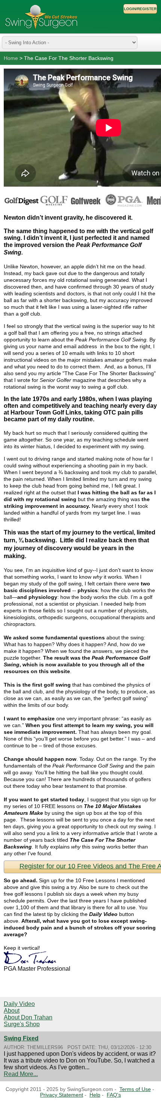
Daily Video (19, 1004)
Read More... (21, 1074)
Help (94, 1095)
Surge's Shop (22, 1024)
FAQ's (114, 1095)
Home (11, 58)
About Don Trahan (28, 1017)
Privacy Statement (61, 1095)
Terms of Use (135, 1089)
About (11, 1010)
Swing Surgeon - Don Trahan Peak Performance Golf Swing (41, 17)
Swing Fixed (21, 1038)
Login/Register (140, 9)
